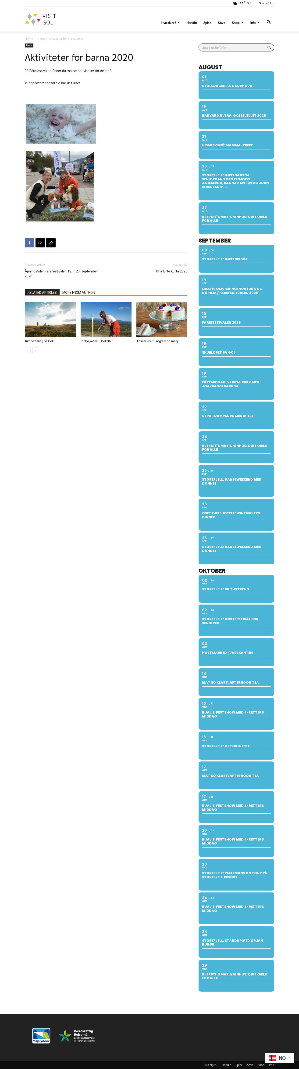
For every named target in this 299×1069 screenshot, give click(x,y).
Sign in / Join (266, 3)
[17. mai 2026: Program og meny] (161, 319)
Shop (236, 22)
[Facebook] (29, 242)
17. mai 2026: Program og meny (157, 341)
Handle (192, 22)
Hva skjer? (168, 22)
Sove (221, 22)
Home (29, 39)
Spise (207, 22)
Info (253, 22)
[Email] (40, 242)
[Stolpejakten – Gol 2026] (106, 319)
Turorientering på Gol (39, 341)
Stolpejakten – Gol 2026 (97, 341)
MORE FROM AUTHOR (78, 292)
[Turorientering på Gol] (50, 319)
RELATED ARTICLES (42, 292)
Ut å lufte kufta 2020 (171, 271)
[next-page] (35, 350)
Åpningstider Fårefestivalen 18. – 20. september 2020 (61, 273)
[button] (268, 23)
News (41, 39)
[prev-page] (28, 350)
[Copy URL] (51, 242)
